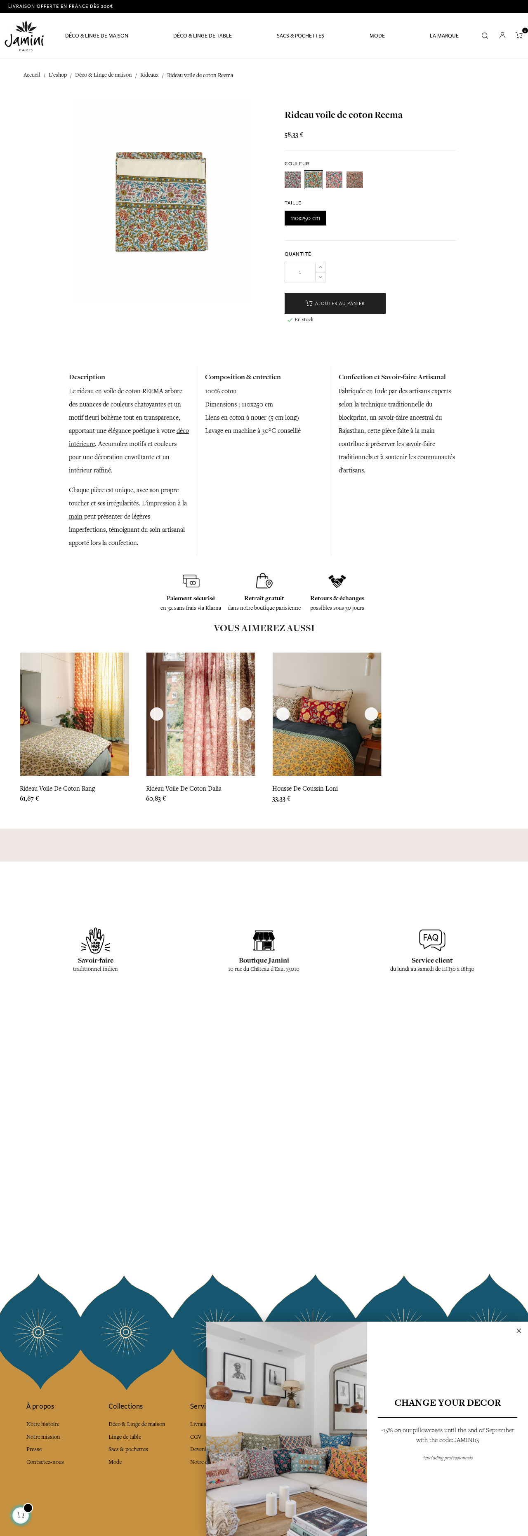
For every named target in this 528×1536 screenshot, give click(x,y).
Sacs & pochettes (128, 1449)
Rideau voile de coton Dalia (184, 788)
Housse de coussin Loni (305, 788)
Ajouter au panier (339, 304)
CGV (196, 1437)
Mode (115, 1462)
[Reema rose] (354, 179)
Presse (34, 1449)
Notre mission (43, 1437)
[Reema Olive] (313, 179)
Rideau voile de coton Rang (57, 788)
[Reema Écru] (293, 179)
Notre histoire (42, 1424)
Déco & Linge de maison (136, 1424)
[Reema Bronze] (334, 179)
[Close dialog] (519, 1331)
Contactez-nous (45, 1462)
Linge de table (124, 1437)
